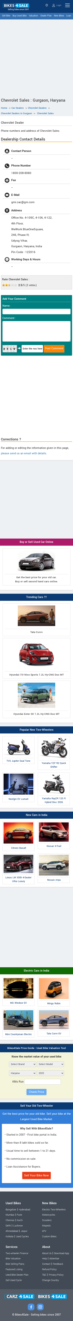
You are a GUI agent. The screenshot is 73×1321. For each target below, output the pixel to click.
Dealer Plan (46, 15)
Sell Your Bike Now (36, 1175)
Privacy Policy (56, 1275)
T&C (44, 1275)
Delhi (8, 1225)
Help (44, 1258)
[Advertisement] (36, 57)
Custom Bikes (49, 1236)
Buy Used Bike (20, 15)
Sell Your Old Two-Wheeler (36, 1106)
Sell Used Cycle (14, 1280)
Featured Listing (14, 1269)
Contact (46, 1264)
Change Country (50, 1280)
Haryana (47, 5)
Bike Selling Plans (15, 1264)
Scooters (46, 1220)
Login (58, 5)
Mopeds (46, 1225)
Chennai (10, 1220)
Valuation (33, 15)
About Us (46, 1253)
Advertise (54, 1258)
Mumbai (10, 1215)
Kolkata (9, 1236)
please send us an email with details (23, 453)
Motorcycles (48, 1215)
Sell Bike (6, 15)
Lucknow (18, 1225)
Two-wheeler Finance (17, 1253)
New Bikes (59, 15)
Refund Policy (49, 1269)
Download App (61, 1253)
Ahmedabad (12, 1231)
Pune (19, 1215)
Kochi (20, 1220)
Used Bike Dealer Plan (17, 1275)
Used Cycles (22, 1236)
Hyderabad (24, 1209)
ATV (44, 1231)
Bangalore (11, 1209)
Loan (68, 15)
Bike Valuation (13, 1258)
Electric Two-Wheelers (54, 1209)
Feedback (58, 1264)
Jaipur (24, 1231)
